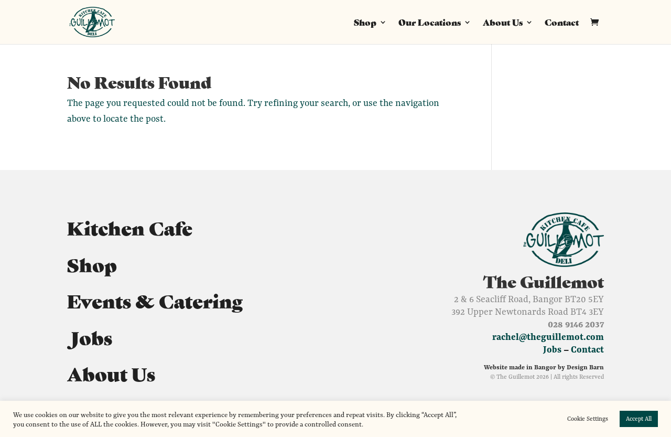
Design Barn (585, 367)
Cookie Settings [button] (587, 418)
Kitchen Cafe (129, 227)
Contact (562, 23)
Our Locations (429, 23)
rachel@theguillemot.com (548, 337)
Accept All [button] (639, 418)
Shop (365, 23)
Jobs (89, 336)
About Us (503, 23)
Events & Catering (155, 300)
